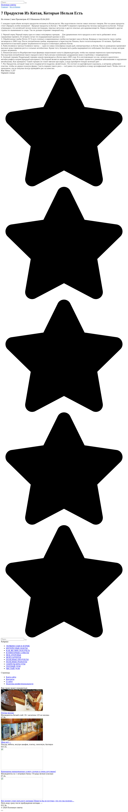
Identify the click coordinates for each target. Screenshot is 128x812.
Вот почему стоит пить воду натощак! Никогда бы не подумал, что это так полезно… (37, 801)
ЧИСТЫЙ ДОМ (13, 668)
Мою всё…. (6, 742)
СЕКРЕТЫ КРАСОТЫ (15, 664)
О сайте (9, 681)
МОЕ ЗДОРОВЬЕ (13, 655)
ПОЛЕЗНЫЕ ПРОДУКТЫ (17, 659)
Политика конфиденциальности (19, 684)
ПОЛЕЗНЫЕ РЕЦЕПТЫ (16, 662)
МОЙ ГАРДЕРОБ (13, 657)
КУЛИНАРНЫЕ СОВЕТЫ (17, 653)
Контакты (10, 679)
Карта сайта (11, 677)
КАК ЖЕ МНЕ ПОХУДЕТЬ (18, 650)
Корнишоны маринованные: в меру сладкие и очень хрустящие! (28, 771)
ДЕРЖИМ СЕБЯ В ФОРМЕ (18, 646)
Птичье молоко (7, 713)
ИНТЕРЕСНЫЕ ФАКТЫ (17, 648)
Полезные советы (8, 5)
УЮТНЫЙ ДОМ (13, 666)
